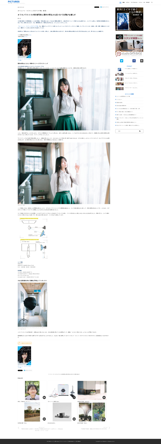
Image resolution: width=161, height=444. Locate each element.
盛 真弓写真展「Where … (82, 423)
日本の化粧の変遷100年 (121, 105)
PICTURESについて (50, 441)
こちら (29, 34)
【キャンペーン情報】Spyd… (53, 401)
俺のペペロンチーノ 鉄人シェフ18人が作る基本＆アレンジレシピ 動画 (130, 118)
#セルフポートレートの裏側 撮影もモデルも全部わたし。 (128, 125)
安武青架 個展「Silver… (22, 423)
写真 (120, 2)
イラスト (128, 2)
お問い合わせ (57, 441)
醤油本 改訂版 (119, 102)
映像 (124, 2)
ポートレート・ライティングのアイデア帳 (28, 26)
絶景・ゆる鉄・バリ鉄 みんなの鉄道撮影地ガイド (126, 114)
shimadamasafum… (52, 423)
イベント (140, 2)
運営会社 (79, 441)
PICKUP (147, 2)
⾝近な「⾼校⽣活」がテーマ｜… (24, 401)
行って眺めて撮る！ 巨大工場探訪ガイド (125, 111)
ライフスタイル (134, 2)
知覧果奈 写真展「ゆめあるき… (83, 401)
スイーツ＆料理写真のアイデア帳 (123, 96)
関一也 (19, 18)
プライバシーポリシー (63, 441)
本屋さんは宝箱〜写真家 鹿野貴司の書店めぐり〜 (126, 122)
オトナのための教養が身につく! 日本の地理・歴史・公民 (128, 108)
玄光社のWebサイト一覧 (72, 441)
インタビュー (119, 99)
